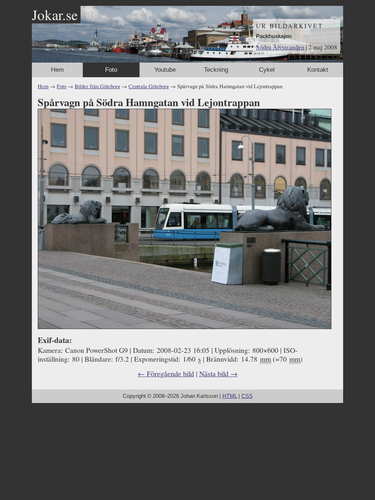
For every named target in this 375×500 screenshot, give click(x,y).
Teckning (216, 69)
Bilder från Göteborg (97, 86)
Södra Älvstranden (280, 47)
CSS (247, 396)
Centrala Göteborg (149, 86)
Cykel (267, 69)
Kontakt (317, 69)
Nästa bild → (218, 373)
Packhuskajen (274, 36)
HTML (229, 396)
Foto (111, 69)
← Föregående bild (166, 373)
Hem (57, 69)
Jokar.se (55, 14)
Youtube (165, 69)
